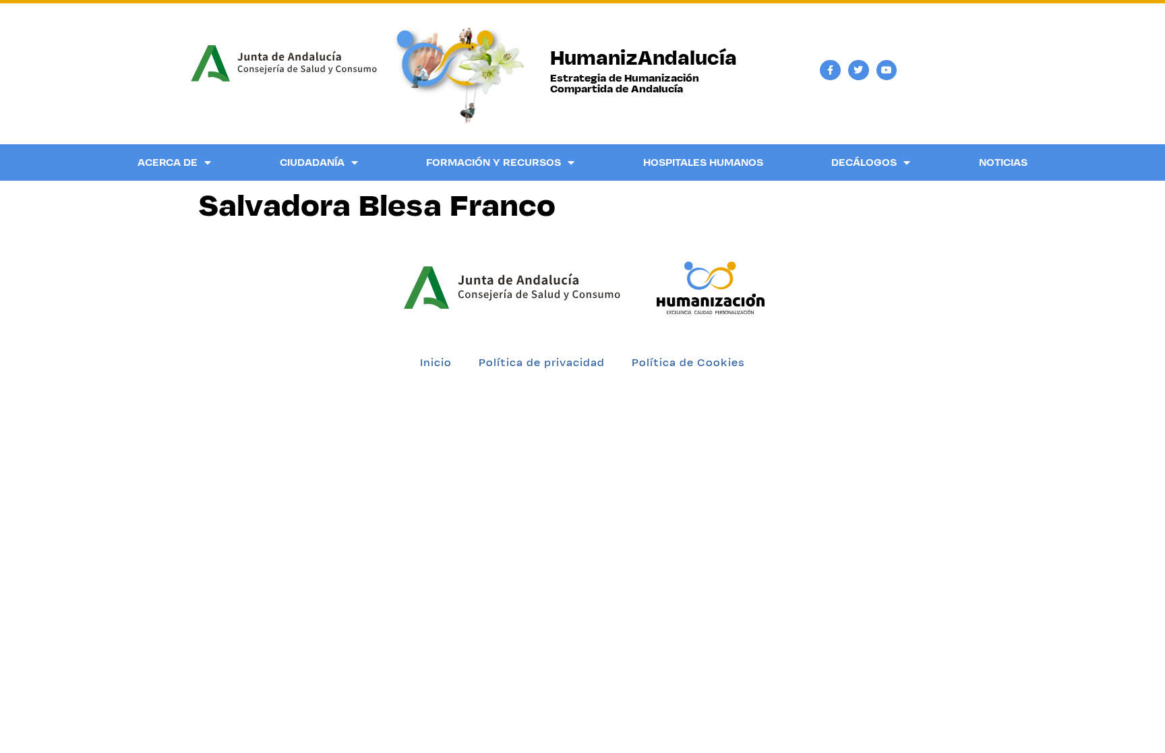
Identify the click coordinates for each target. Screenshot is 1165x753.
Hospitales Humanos (703, 162)
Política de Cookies (688, 362)
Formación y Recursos (493, 162)
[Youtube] (886, 70)
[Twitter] (858, 70)
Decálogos (864, 162)
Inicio (436, 362)
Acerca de (168, 162)
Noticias (1003, 162)
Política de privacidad (542, 362)
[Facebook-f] (830, 70)
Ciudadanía (312, 162)
